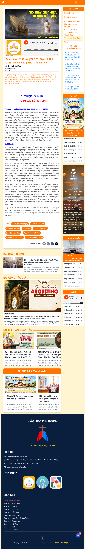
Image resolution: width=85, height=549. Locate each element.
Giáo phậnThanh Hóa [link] (12, 521)
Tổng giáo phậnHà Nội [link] (12, 515)
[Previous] (64, 174)
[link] (31, 302)
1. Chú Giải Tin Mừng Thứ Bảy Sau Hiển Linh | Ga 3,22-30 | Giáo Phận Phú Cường (73, 56)
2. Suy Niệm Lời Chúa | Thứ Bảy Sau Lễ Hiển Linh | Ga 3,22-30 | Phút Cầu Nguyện (73, 67)
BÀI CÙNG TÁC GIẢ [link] (14, 277)
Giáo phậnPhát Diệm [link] (12, 503)
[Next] (82, 174)
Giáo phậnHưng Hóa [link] (11, 530)
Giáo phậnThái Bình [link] (11, 506)
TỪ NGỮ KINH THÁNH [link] (73, 174)
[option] (73, 306)
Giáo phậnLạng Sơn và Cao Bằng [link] (16, 518)
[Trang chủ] (3, 2)
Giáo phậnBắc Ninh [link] (11, 512)
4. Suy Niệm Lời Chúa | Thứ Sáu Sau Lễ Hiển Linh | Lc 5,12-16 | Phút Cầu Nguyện (73, 90)
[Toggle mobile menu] (81, 2)
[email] (44, 243)
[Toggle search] (76, 2)
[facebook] (52, 243)
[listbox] (73, 315)
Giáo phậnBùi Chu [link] (11, 509)
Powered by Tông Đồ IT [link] (62, 543)
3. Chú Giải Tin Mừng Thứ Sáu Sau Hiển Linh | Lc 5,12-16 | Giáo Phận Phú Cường (73, 78)
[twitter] (56, 243)
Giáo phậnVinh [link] (9, 527)
